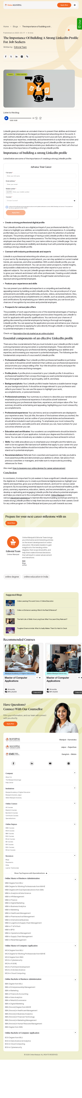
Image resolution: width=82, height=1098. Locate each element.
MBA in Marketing (12, 910)
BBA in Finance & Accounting (16, 994)
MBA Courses (10, 828)
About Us (9, 777)
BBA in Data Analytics (13, 997)
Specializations (10, 818)
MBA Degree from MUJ (14, 883)
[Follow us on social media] (5, 56)
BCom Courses (10, 839)
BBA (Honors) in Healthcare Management (21, 1010)
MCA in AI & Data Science (15, 970)
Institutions (10, 789)
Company (9, 774)
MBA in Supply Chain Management (19, 936)
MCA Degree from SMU (14, 957)
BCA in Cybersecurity (13, 1047)
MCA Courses (10, 830)
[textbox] (13, 200)
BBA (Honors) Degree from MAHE (18, 1007)
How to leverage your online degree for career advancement (39, 468)
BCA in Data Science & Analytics (18, 1041)
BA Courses (9, 841)
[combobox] (9, 192)
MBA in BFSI (9, 930)
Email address (11, 181)
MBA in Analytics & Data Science (18, 893)
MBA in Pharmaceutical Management (20, 916)
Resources (9, 856)
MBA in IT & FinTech (12, 926)
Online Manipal (57, 495)
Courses (9, 197)
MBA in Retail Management (15, 940)
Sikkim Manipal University (14, 797)
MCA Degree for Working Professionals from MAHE (25, 954)
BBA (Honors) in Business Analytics (19, 1014)
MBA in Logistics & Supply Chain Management (23, 923)
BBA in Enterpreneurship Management (20, 987)
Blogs (15, 26)
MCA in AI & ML (11, 963)
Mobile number (11, 188)
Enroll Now (11, 523)
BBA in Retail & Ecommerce (15, 1000)
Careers (10, 74)
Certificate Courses (12, 815)
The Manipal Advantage (13, 780)
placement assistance (20, 498)
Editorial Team (20, 47)
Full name (9, 172)
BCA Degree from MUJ (14, 1037)
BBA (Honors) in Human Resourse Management (23, 1023)
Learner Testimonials (12, 868)
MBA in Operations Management (18, 933)
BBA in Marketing (11, 990)
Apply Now (64, 5)
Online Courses (11, 804)
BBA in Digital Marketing (14, 1004)
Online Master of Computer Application (21, 946)
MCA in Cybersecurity (13, 960)
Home (6, 26)
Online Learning (21, 74)
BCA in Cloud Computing (15, 1044)
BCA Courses (10, 836)
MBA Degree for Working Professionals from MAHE (25, 886)
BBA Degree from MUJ (14, 984)
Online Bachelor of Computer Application (22, 1033)
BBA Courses (10, 833)
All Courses (9, 807)
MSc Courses (10, 847)
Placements (9, 862)
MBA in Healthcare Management (18, 913)
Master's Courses (11, 810)
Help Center (9, 782)
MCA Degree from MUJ (14, 950)
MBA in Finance (11, 900)
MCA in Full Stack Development (17, 967)
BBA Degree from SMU (14, 1027)
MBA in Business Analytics (15, 906)
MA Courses (9, 844)
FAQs (7, 865)
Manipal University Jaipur (14, 795)
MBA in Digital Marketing (14, 903)
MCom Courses (10, 850)
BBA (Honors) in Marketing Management (21, 1020)
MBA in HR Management (14, 896)
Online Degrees (11, 824)
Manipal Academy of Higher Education (18, 792)
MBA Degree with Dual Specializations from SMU (24, 890)
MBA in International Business (17, 920)
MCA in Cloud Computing (15, 973)
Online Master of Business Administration (22, 879)
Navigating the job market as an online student (33, 333)
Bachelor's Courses (12, 813)
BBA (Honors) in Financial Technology (20, 1017)
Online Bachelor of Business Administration (23, 979)
